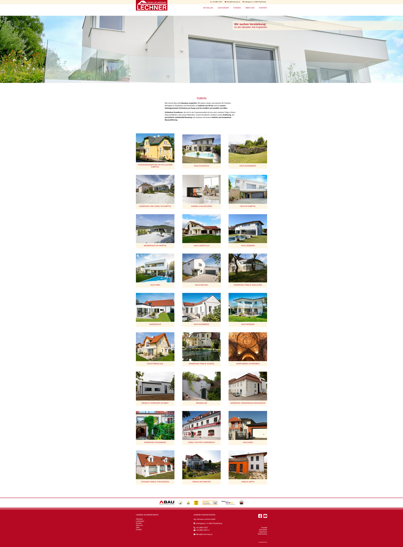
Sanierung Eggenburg (155, 442)
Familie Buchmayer (201, 482)
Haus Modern (247, 324)
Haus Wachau (201, 285)
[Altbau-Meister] (188, 507)
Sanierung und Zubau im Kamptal (155, 206)
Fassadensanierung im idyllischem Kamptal (155, 166)
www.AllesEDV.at (262, 542)
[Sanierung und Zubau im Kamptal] (155, 189)
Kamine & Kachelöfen (201, 206)
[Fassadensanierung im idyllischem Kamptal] (155, 147)
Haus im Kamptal (248, 206)
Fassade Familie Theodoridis (155, 482)
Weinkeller (201, 403)
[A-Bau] (166, 507)
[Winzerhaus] (155, 307)
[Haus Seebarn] (248, 228)
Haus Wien (155, 285)
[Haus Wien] (155, 268)
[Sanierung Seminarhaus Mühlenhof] (248, 386)
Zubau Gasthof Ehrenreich (201, 442)
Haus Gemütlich (201, 246)
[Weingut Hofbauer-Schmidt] (155, 386)
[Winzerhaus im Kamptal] (155, 228)
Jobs (137, 527)
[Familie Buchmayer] (201, 464)
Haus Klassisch (201, 166)
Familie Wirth (247, 482)
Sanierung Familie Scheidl (201, 364)
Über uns (249, 8)
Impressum (263, 532)
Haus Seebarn (248, 246)
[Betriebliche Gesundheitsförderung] (180, 507)
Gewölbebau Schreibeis (248, 364)
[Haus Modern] (248, 307)
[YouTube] (265, 516)
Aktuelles (208, 8)
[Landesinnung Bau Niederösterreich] (241, 507)
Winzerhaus (155, 324)
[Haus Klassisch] (201, 148)
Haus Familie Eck (155, 364)
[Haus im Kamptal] (248, 189)
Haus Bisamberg (201, 324)
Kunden (237, 8)
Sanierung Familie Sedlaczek (248, 285)
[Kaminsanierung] (210, 507)
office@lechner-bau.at (233, 2)
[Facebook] (260, 516)
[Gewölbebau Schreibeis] (248, 346)
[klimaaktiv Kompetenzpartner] (228, 507)
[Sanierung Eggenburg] (155, 425)
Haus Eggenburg (247, 166)
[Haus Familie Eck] (155, 346)
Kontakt (263, 8)
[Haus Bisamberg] (201, 307)
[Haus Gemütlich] (201, 228)
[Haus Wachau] (201, 268)
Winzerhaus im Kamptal (155, 246)
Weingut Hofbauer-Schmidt (155, 403)
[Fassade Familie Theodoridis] (155, 464)
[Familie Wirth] (248, 464)
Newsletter (263, 530)
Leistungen (223, 8)
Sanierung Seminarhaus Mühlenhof (248, 403)
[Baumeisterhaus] (196, 507)
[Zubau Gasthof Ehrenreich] (201, 425)
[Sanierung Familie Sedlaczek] (248, 268)
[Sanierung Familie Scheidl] (201, 346)
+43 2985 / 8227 (217, 2)
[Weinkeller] (201, 386)
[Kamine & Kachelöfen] (201, 189)
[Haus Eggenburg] (248, 148)
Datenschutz (262, 534)
